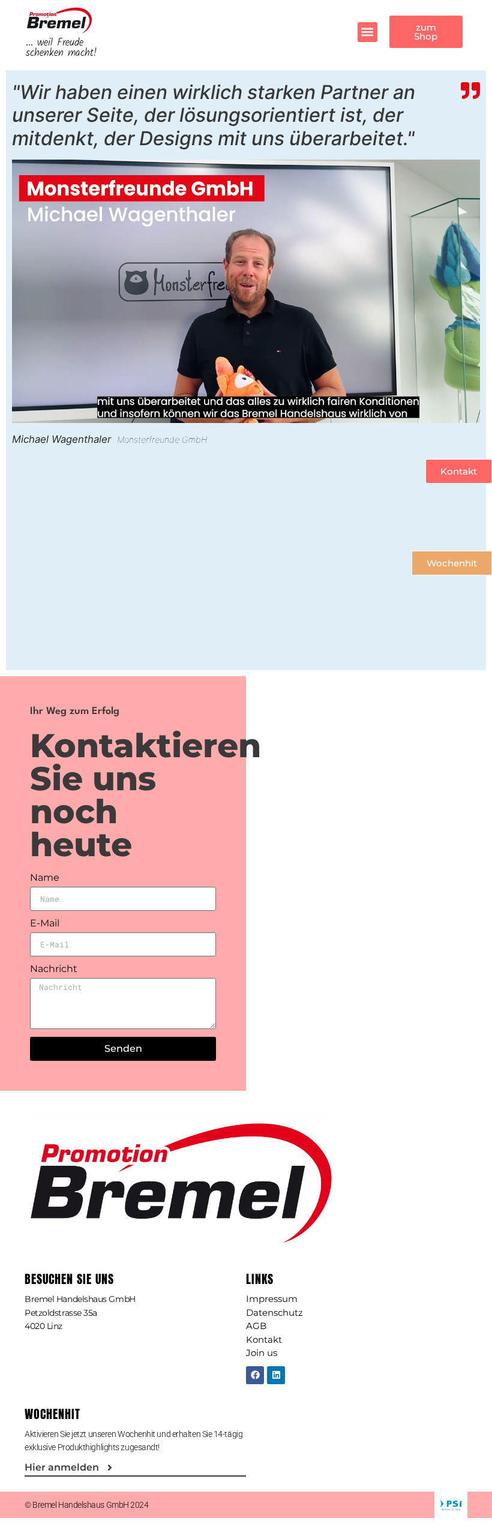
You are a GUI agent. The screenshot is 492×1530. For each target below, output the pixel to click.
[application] (246, 291)
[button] (367, 32)
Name (44, 878)
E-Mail (44, 924)
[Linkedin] (276, 1375)
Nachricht (53, 969)
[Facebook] (255, 1375)
